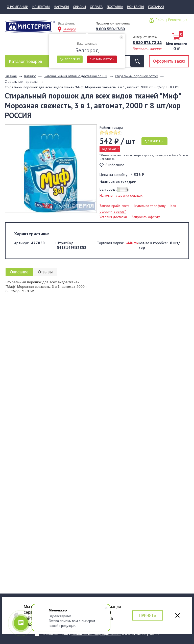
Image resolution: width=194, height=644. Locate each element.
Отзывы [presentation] (45, 272)
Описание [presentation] (19, 272)
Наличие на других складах (121, 195)
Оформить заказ (169, 61)
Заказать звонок (147, 49)
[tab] (19, 272)
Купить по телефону (150, 205)
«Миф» (132, 243)
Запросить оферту (146, 217)
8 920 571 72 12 (147, 42)
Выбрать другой (102, 59)
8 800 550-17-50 (110, 29)
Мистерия (30, 28)
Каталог (25, 61)
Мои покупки (176, 43)
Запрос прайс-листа (115, 205)
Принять (147, 615)
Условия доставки (113, 217)
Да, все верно (69, 59)
